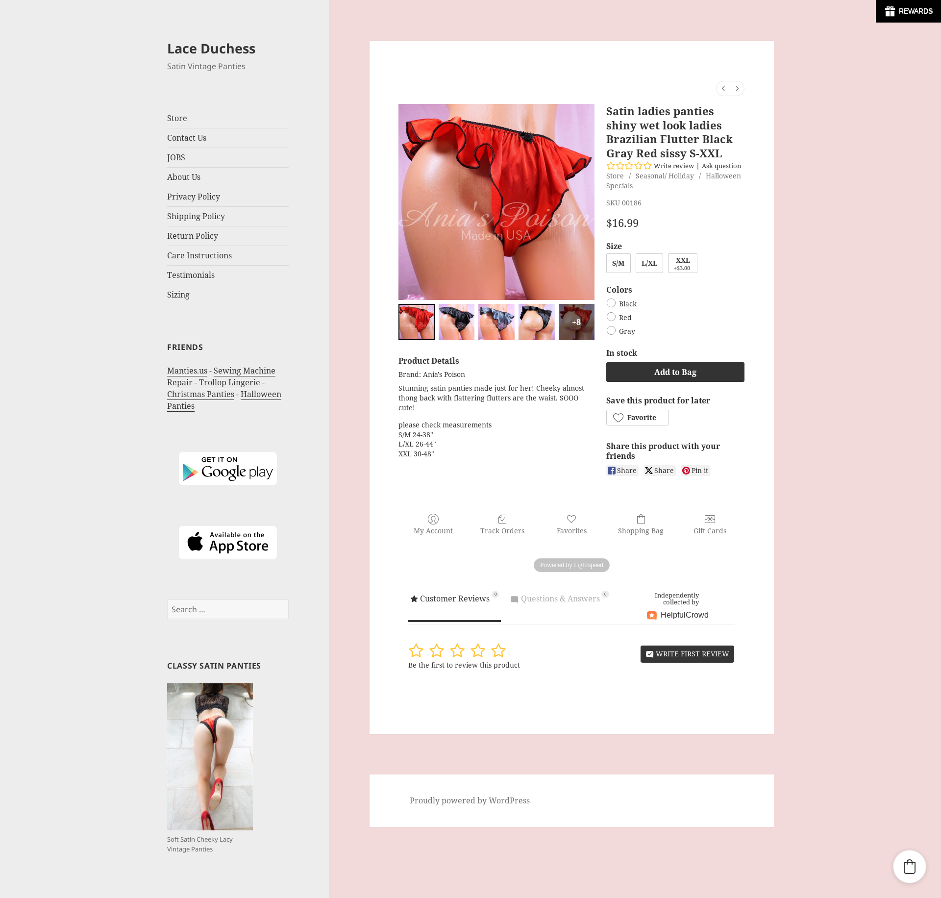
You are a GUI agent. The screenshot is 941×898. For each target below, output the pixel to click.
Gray (627, 331)
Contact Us (186, 137)
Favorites (572, 530)
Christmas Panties (200, 394)
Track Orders (502, 530)
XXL (682, 263)
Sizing (178, 294)
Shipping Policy (196, 216)
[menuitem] (723, 88)
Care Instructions (199, 255)
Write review (674, 165)
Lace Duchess (211, 48)
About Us (183, 177)
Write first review (691, 653)
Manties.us (187, 370)
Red (625, 317)
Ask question (721, 165)
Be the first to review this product (464, 665)
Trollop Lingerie (229, 382)
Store (615, 175)
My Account (433, 530)
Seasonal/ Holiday (665, 175)
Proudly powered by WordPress (470, 800)
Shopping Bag (641, 530)
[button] (637, 417)
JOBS (176, 157)
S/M (618, 263)
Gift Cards (709, 530)
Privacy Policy (193, 196)
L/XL (649, 263)
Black (628, 303)
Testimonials (191, 275)
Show (908, 11)
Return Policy (192, 235)
